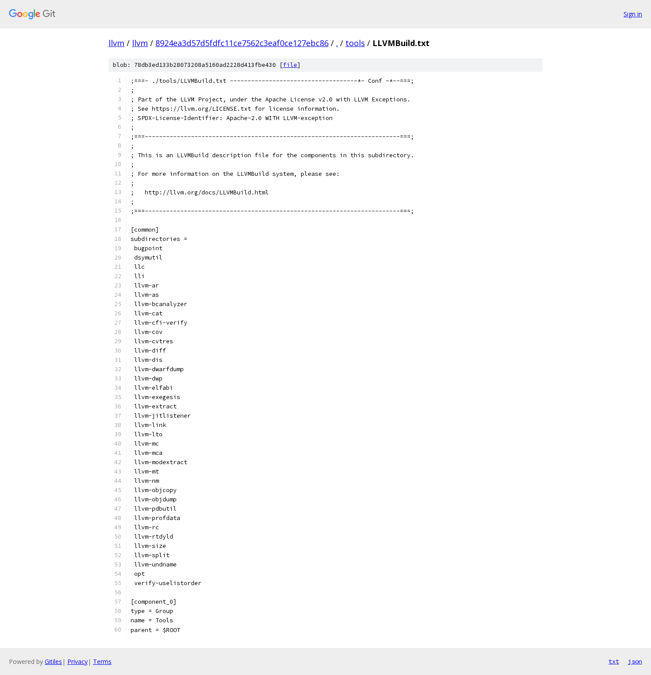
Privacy (77, 661)
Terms (102, 661)
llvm (116, 43)
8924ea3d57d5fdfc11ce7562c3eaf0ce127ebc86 (242, 43)
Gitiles (53, 661)
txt (613, 661)
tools (355, 43)
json (635, 661)
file (290, 65)
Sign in (633, 14)
